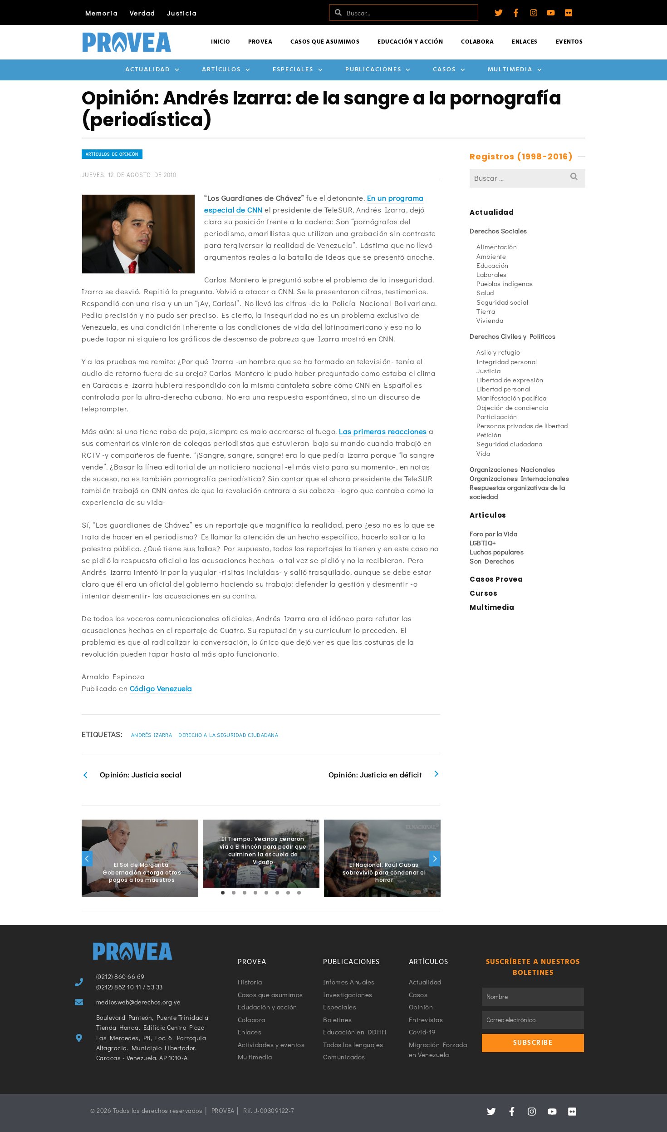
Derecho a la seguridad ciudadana (228, 734)
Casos (444, 69)
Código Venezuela (161, 688)
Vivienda (489, 320)
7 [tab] (288, 892)
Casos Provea (496, 579)
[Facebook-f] (516, 13)
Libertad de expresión (510, 379)
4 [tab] (255, 892)
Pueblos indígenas (504, 283)
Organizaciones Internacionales (519, 478)
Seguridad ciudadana (509, 443)
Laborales (491, 274)
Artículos (221, 69)
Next (434, 858)
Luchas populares (497, 551)
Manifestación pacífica (511, 397)
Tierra (485, 311)
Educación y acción (410, 42)
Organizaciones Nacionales (512, 469)
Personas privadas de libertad (522, 425)
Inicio (220, 42)
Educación (492, 265)
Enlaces (525, 42)
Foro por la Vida (493, 533)
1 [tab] (222, 892)
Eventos (569, 42)
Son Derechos (492, 560)
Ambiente (491, 256)
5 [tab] (266, 892)
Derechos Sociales (498, 230)
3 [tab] (244, 892)
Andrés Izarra (151, 734)
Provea (260, 42)
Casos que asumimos (324, 42)
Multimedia (510, 69)
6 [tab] (277, 892)
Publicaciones (373, 69)
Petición (488, 434)
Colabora (477, 42)
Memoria (101, 12)
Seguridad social (502, 301)
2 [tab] (233, 892)
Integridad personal (506, 361)
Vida (483, 453)
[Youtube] (551, 13)
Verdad (143, 12)
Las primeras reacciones (383, 431)
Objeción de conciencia (512, 407)
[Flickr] (568, 13)
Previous (87, 858)
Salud (485, 292)
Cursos (483, 593)
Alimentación (496, 246)
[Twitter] (499, 13)
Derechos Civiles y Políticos (512, 336)
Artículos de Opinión (112, 154)
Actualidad (147, 69)
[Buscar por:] (527, 178)
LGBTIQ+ (483, 542)
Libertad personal (503, 388)
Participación (496, 416)
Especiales (293, 69)
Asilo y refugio (498, 351)
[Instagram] (534, 13)
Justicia (182, 12)
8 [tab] (299, 892)
